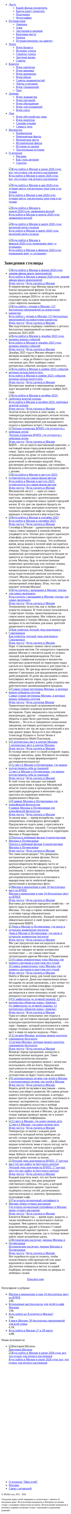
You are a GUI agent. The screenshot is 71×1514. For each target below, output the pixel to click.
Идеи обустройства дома (31, 116)
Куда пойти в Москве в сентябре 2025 (32, 520)
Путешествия (17, 21)
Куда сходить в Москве (40, 283)
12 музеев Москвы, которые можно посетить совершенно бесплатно (36, 1043)
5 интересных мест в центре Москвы (32, 745)
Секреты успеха (26, 54)
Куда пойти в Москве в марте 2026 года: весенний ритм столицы (34, 232)
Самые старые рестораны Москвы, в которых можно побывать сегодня (37, 697)
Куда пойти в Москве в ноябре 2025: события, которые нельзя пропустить (37, 377)
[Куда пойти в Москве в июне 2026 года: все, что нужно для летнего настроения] (35, 172)
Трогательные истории (30, 149)
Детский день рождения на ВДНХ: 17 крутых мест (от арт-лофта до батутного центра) (37, 1169)
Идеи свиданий (25, 100)
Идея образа (23, 77)
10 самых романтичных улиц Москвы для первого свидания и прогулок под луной (35, 968)
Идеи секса (23, 110)
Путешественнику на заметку (34, 40)
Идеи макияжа (25, 70)
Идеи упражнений (27, 87)
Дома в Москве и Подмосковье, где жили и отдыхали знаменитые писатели (35, 935)
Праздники (23, 14)
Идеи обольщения (27, 103)
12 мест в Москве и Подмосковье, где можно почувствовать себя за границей (36, 773)
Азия (19, 27)
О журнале (15, 152)
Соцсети (21, 162)
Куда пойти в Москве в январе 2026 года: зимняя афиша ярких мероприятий (39, 278)
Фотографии (24, 17)
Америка (21, 24)
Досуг (12, 4)
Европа (20, 37)
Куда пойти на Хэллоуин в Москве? (31, 1314)
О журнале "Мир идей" (23, 1481)
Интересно (15, 129)
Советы (20, 60)
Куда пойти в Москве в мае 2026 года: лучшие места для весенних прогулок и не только (35, 198)
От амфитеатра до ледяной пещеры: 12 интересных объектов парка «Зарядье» (33, 1007)
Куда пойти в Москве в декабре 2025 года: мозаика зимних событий (35, 344)
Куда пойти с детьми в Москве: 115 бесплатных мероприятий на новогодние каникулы (38, 318)
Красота (14, 63)
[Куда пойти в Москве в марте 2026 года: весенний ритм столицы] (35, 227)
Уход (19, 90)
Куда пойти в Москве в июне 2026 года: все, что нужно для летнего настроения (33, 177)
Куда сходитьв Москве (40, 702)
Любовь (14, 93)
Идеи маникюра (26, 73)
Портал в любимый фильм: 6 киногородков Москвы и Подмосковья (36, 845)
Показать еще (35, 1279)
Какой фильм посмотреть (31, 7)
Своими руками (26, 123)
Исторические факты (29, 143)
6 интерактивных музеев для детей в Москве (36, 1081)
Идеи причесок (25, 67)
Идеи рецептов (25, 120)
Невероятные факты (28, 136)
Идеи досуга (16, 283)
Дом (11, 113)
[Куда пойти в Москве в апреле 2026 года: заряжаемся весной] (35, 211)
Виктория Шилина (20, 1349)
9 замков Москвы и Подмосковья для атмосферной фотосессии (32, 809)
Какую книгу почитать (30, 11)
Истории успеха (26, 50)
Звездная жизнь (25, 57)
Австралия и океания (29, 30)
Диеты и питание (27, 83)
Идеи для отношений (29, 106)
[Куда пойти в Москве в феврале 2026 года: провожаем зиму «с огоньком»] (35, 246)
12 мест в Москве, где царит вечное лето (34, 1124)
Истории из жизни (27, 146)
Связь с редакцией (20, 1488)
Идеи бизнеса (24, 47)
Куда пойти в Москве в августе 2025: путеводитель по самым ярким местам (32, 483)
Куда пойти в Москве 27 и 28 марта (31, 1330)
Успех (12, 44)
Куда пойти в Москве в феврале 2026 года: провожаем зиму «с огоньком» (35, 252)
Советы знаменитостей (30, 80)
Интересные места (27, 139)
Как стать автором (27, 159)
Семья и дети (24, 126)
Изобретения (24, 133)
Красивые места (26, 34)
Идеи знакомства (26, 96)
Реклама (21, 156)
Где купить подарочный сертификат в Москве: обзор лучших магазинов (38, 1208)
